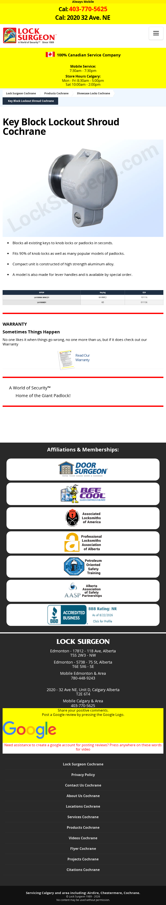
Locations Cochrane (83, 806)
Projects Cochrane (83, 859)
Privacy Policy (83, 774)
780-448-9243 (83, 678)
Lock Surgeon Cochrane (21, 93)
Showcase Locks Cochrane (93, 93)
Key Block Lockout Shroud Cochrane (31, 101)
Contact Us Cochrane (83, 785)
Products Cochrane (56, 93)
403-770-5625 (83, 705)
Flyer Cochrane (83, 848)
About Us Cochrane (83, 795)
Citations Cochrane (83, 869)
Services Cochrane (83, 817)
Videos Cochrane (83, 838)
